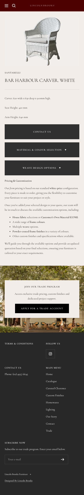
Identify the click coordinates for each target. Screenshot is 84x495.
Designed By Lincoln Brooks (18, 480)
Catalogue (51, 381)
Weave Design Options (42, 167)
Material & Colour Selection (42, 149)
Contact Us (42, 131)
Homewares (52, 402)
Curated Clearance (56, 388)
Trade (49, 430)
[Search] (14, 5)
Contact (50, 423)
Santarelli (13, 72)
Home (49, 374)
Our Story (51, 416)
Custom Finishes (55, 395)
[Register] (62, 459)
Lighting (50, 409)
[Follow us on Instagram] (50, 353)
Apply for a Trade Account (42, 308)
